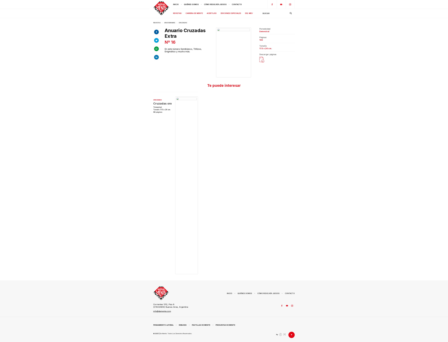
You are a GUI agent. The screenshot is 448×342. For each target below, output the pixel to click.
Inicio (176, 4)
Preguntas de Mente (225, 325)
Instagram (290, 4)
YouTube (281, 4)
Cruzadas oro (162, 103)
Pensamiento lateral (163, 325)
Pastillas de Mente (201, 325)
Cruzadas (183, 23)
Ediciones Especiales (231, 13)
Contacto (237, 4)
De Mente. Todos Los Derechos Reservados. (176, 333)
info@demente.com (162, 311)
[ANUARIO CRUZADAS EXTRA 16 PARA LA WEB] (261, 60)
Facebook (272, 4)
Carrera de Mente (194, 13)
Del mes (249, 13)
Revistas (157, 23)
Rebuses (183, 325)
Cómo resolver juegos (215, 4)
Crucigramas (169, 23)
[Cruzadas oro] (186, 185)
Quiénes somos (191, 4)
